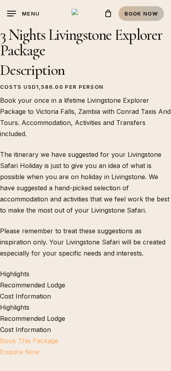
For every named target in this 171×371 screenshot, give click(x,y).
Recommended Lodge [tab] (32, 285)
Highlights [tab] (14, 274)
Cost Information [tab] (25, 296)
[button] (23, 14)
